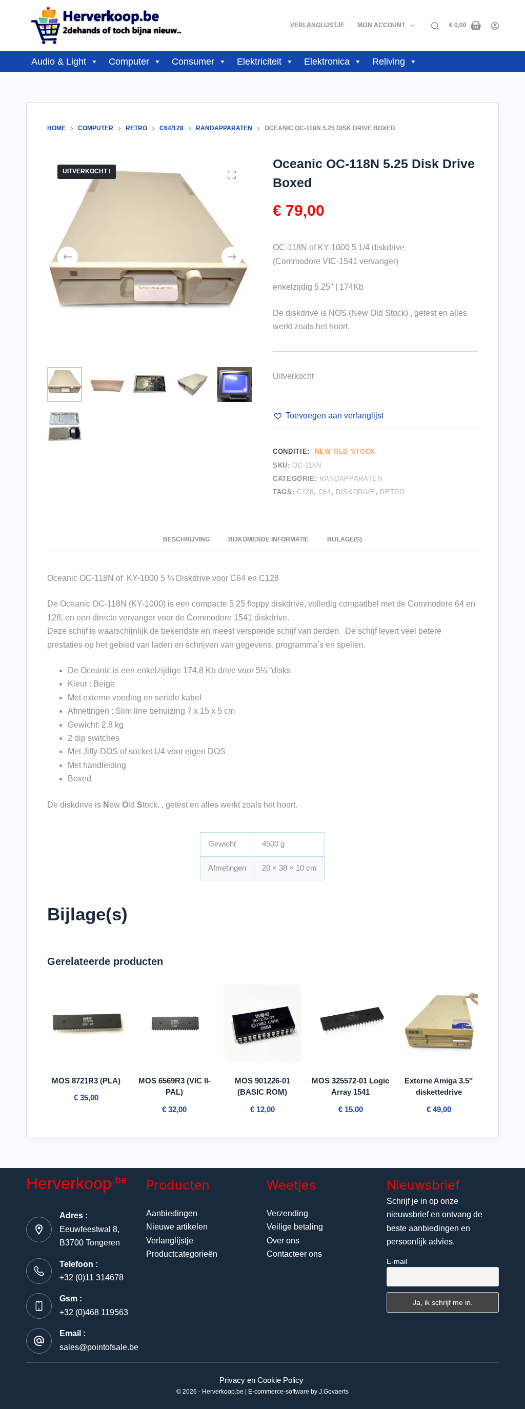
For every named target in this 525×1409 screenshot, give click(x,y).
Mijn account (381, 25)
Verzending (287, 1213)
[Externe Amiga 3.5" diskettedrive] (439, 1023)
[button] (328, 415)
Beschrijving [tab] (186, 539)
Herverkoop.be (223, 1391)
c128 (305, 492)
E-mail (397, 1261)
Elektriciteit (259, 61)
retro (392, 492)
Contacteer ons (294, 1254)
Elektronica (327, 61)
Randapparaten (350, 478)
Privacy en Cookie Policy (261, 1380)
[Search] (435, 26)
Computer (129, 61)
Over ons (283, 1240)
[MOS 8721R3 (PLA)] (86, 1023)
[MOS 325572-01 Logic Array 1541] (351, 1023)
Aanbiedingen (171, 1213)
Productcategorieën (181, 1254)
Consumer (193, 61)
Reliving (388, 61)
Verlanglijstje (317, 25)
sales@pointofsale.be (98, 1347)
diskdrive (355, 492)
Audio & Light (58, 61)
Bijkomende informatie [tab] (268, 539)
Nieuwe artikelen (177, 1226)
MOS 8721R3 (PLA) (86, 1080)
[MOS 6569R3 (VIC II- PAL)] (174, 1023)
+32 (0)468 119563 (93, 1312)
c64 (324, 492)
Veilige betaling (295, 1226)
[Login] (495, 26)
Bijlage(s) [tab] (344, 539)
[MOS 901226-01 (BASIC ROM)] (262, 1023)
